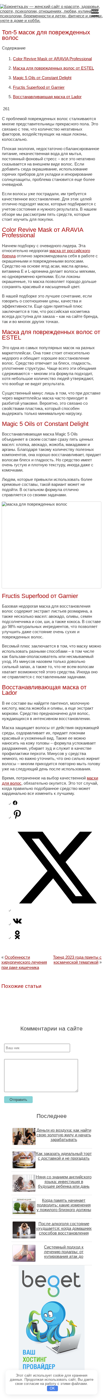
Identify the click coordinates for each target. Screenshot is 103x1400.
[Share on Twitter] (57, 910)
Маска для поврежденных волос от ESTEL (53, 68)
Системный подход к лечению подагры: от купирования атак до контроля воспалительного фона (63, 1256)
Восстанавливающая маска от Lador (47, 96)
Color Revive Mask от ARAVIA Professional (52, 58)
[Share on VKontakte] (17, 924)
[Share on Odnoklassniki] (17, 937)
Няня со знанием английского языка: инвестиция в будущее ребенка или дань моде (63, 1184)
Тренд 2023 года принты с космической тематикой (77, 960)
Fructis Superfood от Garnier (39, 87)
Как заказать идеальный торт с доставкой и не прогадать (64, 1156)
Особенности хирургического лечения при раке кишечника (24, 962)
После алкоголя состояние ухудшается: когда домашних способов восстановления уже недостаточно (64, 1230)
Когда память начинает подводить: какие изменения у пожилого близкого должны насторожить (64, 1207)
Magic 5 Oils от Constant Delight (42, 77)
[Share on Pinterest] (17, 817)
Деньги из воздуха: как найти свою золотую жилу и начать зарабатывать (64, 1135)
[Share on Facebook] (15, 803)
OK (52, 1388)
